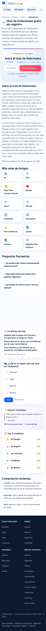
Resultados (19, 399)
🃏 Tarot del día (30, 424)
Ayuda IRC (37, 623)
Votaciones (29, 592)
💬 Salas (7, 9)
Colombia (18, 453)
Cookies (24, 626)
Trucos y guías (30, 587)
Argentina (28, 537)
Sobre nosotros (7, 623)
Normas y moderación (23, 623)
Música (13, 392)
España (16, 439)
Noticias (28, 555)
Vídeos (27, 566)
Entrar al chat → (30, 68)
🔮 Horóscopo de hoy (13, 424)
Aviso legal (6, 626)
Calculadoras (30, 582)
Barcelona (6, 560)
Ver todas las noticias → (14, 354)
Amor (4, 532)
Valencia (5, 566)
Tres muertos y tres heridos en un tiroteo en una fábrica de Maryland (20, 348)
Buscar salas (29, 603)
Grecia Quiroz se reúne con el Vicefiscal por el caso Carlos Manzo (22, 342)
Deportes (28, 560)
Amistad (15, 17)
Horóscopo (29, 571)
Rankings (28, 598)
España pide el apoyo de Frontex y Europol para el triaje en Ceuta (20, 336)
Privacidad (16, 626)
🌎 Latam (32, 9)
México (16, 460)
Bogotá (16, 446)
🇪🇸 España (19, 9)
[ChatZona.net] (23, 3)
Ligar (12, 379)
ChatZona (6, 17)
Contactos (6, 543)
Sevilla (4, 571)
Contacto (32, 626)
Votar (8, 400)
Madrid (13, 385)
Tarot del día (30, 576)
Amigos (23, 17)
